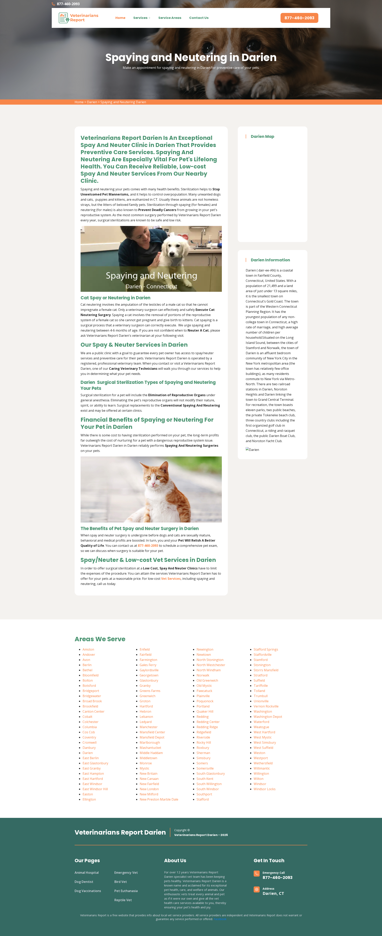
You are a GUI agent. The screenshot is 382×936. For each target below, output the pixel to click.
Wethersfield (263, 763)
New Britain (148, 773)
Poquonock (205, 701)
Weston (259, 753)
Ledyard (146, 722)
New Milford (149, 794)
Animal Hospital (87, 872)
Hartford (146, 706)
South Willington (209, 784)
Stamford (261, 660)
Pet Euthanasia (126, 891)
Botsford (89, 685)
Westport (261, 758)
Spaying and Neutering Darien (123, 102)
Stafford (203, 799)
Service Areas (169, 18)
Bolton (88, 680)
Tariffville (261, 685)
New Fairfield (149, 784)
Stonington (262, 665)
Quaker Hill (205, 711)
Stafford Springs (266, 649)
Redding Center (208, 722)
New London (149, 789)
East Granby (92, 768)
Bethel (87, 670)
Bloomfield (90, 675)
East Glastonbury (95, 763)
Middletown (148, 758)
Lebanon (146, 716)
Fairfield (145, 654)
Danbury (89, 747)
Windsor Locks (265, 789)
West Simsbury (265, 742)
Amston (88, 649)
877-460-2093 (68, 3)
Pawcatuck (204, 691)
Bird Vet (120, 882)
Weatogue (261, 727)
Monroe (146, 763)
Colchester (90, 722)
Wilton (258, 778)
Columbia (90, 727)
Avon (86, 660)
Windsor (260, 784)
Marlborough (150, 742)
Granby (145, 685)
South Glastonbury (211, 773)
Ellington (89, 799)
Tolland (259, 691)
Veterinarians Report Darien (120, 832)
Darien (92, 102)
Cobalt (87, 716)
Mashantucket (150, 747)
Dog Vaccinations (88, 891)
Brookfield (90, 706)
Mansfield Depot (152, 737)
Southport (204, 794)
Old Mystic (204, 685)
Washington (263, 711)
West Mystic (263, 737)
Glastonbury (149, 680)
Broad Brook (92, 701)
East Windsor (92, 784)
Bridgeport (91, 691)
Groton (145, 701)
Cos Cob (89, 732)
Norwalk (203, 675)
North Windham (209, 670)
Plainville (203, 696)
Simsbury (203, 758)
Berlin (87, 665)
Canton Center (93, 711)
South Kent (205, 778)
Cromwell (89, 742)
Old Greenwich (207, 680)
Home (120, 18)
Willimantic (262, 768)
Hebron (145, 711)
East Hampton (93, 773)
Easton (88, 794)
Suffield (259, 680)
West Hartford (264, 732)
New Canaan (149, 778)
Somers (202, 763)
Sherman (203, 753)
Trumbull (261, 696)
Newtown (204, 654)
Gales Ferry (148, 665)
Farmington (148, 660)
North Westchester (211, 665)
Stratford (260, 675)
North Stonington (210, 660)
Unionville (261, 701)
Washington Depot (268, 716)
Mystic (144, 768)
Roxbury (203, 747)
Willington (261, 773)
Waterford (261, 722)
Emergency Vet (126, 872)
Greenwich (147, 696)
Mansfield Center (152, 732)
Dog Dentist (84, 882)
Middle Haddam (151, 753)
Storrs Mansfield (266, 670)
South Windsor (208, 789)
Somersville (205, 768)
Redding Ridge (207, 727)
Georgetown (149, 675)
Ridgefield (204, 732)
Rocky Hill (204, 742)
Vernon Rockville (266, 706)
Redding (203, 716)
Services (140, 18)
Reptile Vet (123, 900)
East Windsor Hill (95, 789)
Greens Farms (150, 691)
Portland (203, 706)
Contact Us (199, 18)
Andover (89, 654)
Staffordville (263, 654)
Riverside (203, 737)
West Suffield (263, 747)
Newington (205, 649)
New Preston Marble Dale (159, 799)
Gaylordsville (149, 670)
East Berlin (91, 758)
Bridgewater (92, 696)
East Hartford (93, 778)
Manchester (149, 727)
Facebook (220, 919)
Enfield (145, 649)
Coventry (89, 737)
